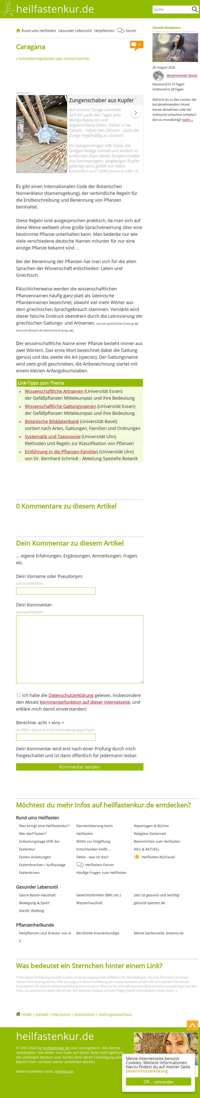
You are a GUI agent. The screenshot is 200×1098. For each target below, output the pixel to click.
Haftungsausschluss (115, 1014)
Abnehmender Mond (182, 75)
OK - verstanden (159, 1081)
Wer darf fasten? (32, 833)
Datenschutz (84, 1014)
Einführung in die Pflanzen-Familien (61, 452)
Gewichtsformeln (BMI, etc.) (98, 895)
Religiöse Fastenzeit (150, 833)
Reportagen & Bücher (151, 825)
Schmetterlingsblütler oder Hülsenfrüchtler (54, 58)
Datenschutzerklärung (147, 1071)
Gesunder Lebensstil (75, 30)
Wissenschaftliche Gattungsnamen (60, 406)
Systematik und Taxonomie (52, 436)
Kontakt (42, 1014)
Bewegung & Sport (34, 902)
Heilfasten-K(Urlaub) (158, 857)
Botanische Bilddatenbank (52, 421)
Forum (131, 30)
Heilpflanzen (104, 30)
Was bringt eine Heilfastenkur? (44, 825)
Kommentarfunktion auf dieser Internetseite (85, 702)
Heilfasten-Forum (99, 864)
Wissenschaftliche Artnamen (54, 391)
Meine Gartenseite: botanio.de (159, 933)
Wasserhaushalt (89, 902)
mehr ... (187, 120)
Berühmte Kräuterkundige (97, 933)
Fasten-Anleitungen (35, 857)
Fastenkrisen (29, 872)
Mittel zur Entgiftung (93, 841)
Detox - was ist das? (92, 857)
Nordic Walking (31, 910)
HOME (26, 1014)
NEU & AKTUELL (147, 849)
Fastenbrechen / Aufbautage (42, 864)
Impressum (61, 1014)
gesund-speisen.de (149, 902)
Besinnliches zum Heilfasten (157, 841)
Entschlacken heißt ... (93, 849)
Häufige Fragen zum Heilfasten (101, 872)
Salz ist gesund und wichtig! (157, 895)
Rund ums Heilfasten (39, 30)
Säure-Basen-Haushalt (37, 895)
